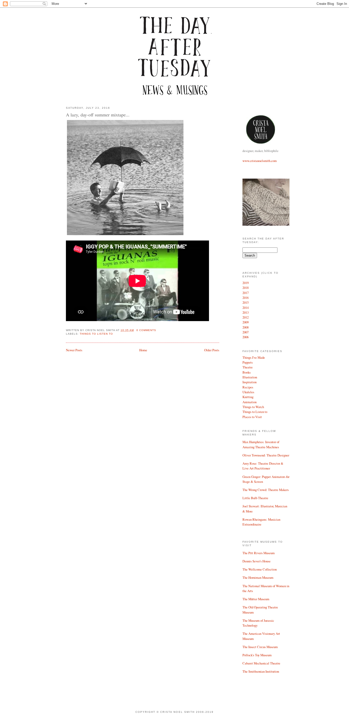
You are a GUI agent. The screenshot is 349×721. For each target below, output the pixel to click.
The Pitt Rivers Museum (258, 553)
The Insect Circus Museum (260, 646)
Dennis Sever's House (256, 561)
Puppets (247, 362)
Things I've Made (253, 357)
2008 (245, 327)
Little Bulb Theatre (255, 498)
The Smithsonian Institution (260, 671)
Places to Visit (252, 416)
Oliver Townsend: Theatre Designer (265, 455)
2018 (245, 287)
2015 (245, 302)
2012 (245, 317)
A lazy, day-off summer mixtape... (98, 115)
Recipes (247, 387)
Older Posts (211, 350)
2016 (245, 297)
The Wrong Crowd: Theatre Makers (265, 489)
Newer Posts (74, 350)
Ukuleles (248, 392)
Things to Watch (253, 407)
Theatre (247, 367)
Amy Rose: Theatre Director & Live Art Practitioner (262, 466)
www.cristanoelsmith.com (259, 160)
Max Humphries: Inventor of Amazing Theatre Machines (260, 444)
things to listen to (96, 333)
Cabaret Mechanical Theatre (261, 663)
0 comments (146, 330)
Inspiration (249, 382)
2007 (245, 332)
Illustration (249, 377)
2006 (245, 337)
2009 (245, 322)
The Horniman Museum (257, 577)
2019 (245, 282)
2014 (245, 307)
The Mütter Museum (255, 599)
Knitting (247, 397)
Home (143, 350)
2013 (245, 312)
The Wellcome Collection (259, 569)
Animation (249, 402)
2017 (245, 292)
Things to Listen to (254, 411)
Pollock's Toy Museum (257, 655)
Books (246, 372)
